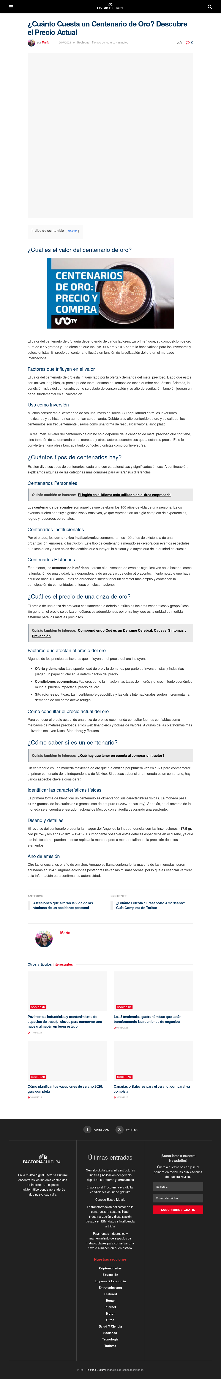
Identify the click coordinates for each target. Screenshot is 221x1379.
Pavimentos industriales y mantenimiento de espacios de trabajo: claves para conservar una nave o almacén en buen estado (65, 1021)
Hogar (110, 1300)
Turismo (110, 1345)
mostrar (72, 231)
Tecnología (110, 1339)
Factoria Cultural (96, 1369)
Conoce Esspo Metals (110, 1199)
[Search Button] (210, 6)
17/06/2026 (36, 1032)
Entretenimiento (110, 1287)
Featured (110, 1294)
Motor (110, 1313)
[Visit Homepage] (110, 6)
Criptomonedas (110, 1268)
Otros (110, 1320)
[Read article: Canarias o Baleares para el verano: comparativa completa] (153, 1061)
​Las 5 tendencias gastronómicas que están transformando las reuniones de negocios (147, 1019)
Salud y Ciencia (110, 1326)
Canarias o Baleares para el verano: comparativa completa (152, 1089)
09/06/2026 (122, 1027)
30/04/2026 (36, 1097)
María (45, 42)
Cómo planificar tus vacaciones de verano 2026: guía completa (65, 1089)
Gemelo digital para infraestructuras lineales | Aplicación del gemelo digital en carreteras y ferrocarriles (110, 1175)
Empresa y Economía (110, 1281)
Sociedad (83, 42)
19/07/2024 (64, 42)
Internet (110, 1307)
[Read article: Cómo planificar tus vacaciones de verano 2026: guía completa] (67, 1061)
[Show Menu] (11, 6)
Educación (110, 1274)
